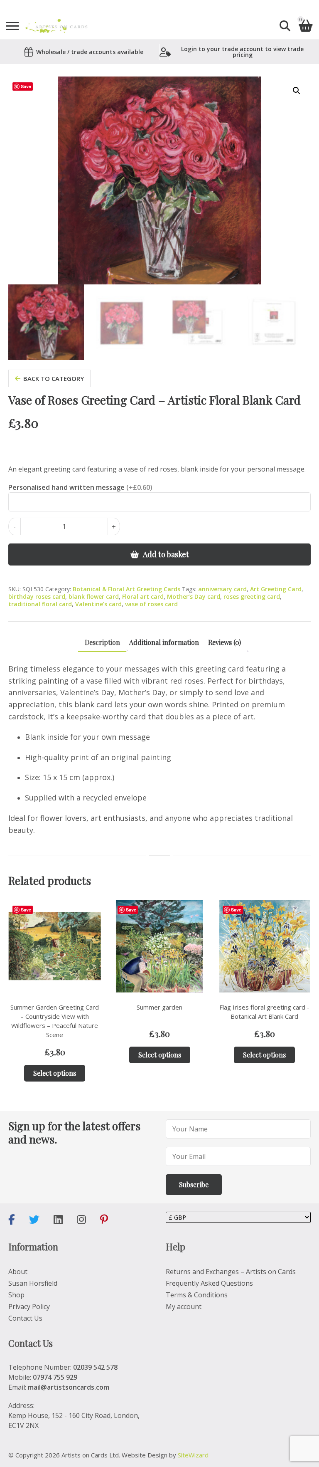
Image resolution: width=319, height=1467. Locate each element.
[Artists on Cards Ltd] (56, 26)
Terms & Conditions (197, 1294)
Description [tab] (102, 642)
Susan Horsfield (32, 1283)
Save (26, 86)
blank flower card (94, 596)
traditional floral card (40, 604)
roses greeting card (251, 596)
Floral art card (143, 596)
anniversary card (222, 589)
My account (183, 1306)
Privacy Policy (29, 1306)
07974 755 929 (55, 1377)
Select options (54, 1073)
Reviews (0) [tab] (224, 642)
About (17, 1271)
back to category (53, 378)
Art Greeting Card (276, 589)
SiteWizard (193, 1455)
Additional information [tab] (164, 642)
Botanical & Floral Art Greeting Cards (126, 589)
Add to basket (166, 554)
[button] (296, 90)
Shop (16, 1294)
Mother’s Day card (193, 596)
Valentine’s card (98, 604)
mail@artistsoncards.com (68, 1387)
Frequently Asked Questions (209, 1283)
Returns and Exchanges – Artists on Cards (231, 1271)
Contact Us (25, 1318)
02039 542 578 (95, 1367)
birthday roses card (36, 596)
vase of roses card (151, 604)
